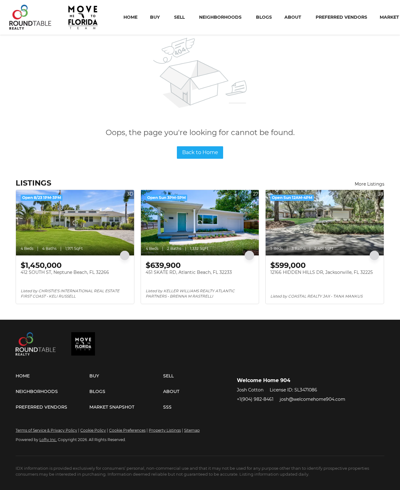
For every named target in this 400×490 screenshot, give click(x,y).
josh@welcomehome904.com (312, 399)
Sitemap (192, 430)
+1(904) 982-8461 (255, 399)
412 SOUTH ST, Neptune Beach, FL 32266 (65, 272)
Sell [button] (179, 17)
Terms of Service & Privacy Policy (46, 430)
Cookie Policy (93, 430)
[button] (52, 376)
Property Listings (165, 430)
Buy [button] (155, 17)
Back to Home (200, 152)
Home (130, 17)
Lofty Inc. (48, 439)
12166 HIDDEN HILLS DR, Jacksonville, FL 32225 (321, 272)
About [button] (292, 17)
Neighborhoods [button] (220, 17)
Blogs (264, 17)
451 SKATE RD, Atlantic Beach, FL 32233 (189, 272)
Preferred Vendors (341, 17)
